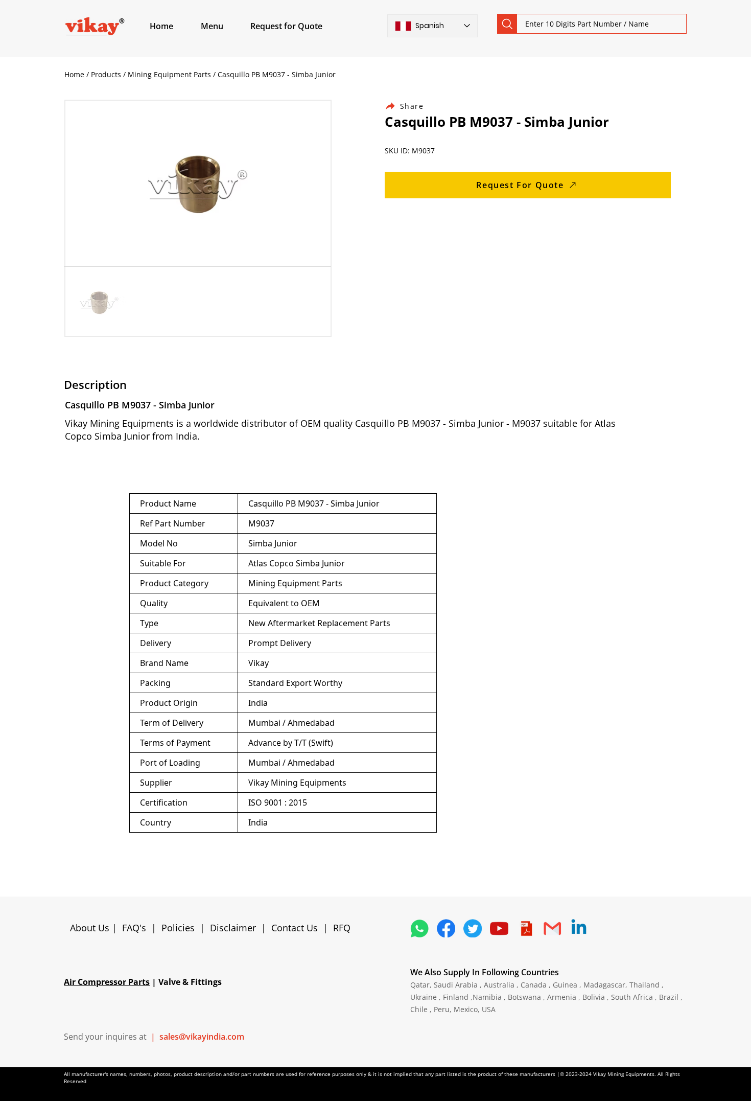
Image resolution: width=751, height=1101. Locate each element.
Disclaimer (235, 928)
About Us (91, 928)
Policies (178, 928)
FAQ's (134, 928)
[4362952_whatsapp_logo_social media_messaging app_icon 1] (419, 928)
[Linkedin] (579, 928)
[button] (224, 26)
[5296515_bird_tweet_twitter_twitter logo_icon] (472, 928)
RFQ (341, 928)
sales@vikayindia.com (201, 1036)
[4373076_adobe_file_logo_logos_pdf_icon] (526, 928)
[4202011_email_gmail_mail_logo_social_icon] (552, 928)
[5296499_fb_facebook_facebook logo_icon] (446, 928)
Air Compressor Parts (107, 982)
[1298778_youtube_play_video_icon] (499, 928)
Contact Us (294, 928)
